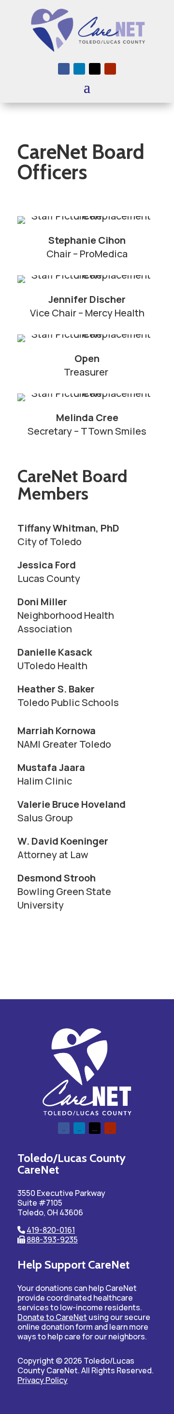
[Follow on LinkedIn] (79, 69)
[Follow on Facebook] (64, 69)
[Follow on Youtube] (110, 69)
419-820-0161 (51, 1230)
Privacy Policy (42, 1380)
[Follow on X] (95, 69)
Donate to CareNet (52, 1317)
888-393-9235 (52, 1239)
